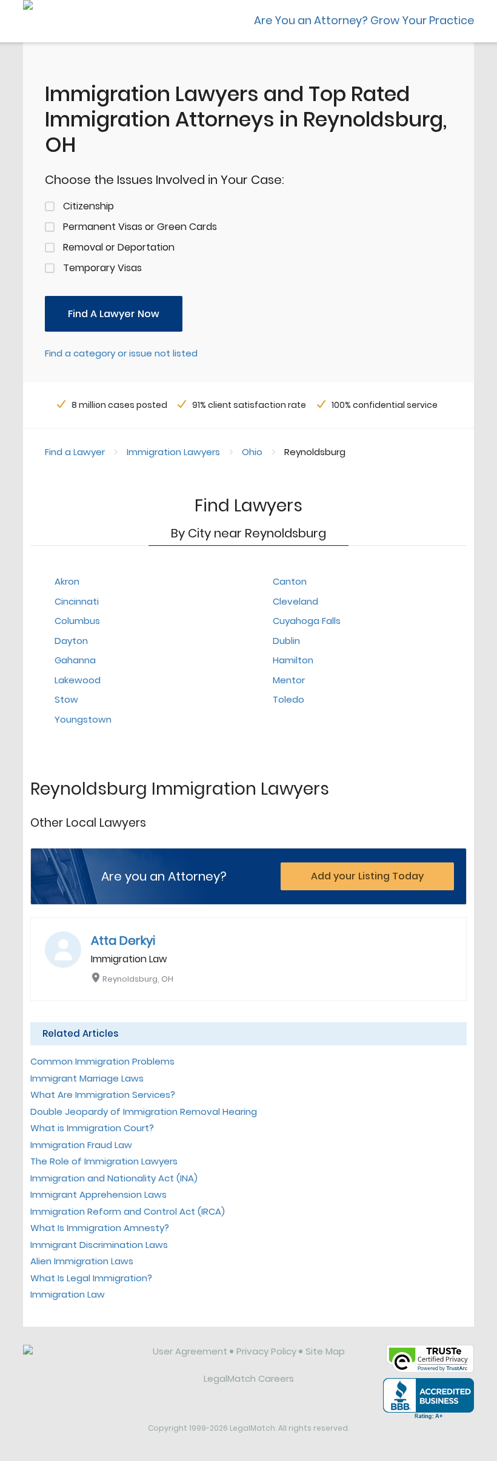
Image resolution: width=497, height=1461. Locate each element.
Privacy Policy (266, 1351)
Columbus (77, 620)
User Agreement (190, 1351)
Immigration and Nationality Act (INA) (114, 1178)
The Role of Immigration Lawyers (104, 1161)
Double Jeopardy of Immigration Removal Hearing (143, 1111)
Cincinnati (77, 601)
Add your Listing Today (367, 876)
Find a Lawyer (75, 451)
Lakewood (78, 680)
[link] (79, 1360)
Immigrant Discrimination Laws (99, 1244)
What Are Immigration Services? (102, 1094)
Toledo (288, 699)
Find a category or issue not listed (121, 353)
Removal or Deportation (119, 247)
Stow (66, 699)
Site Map (325, 1351)
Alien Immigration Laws (81, 1261)
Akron (67, 581)
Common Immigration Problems (102, 1061)
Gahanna (75, 660)
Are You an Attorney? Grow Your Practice (364, 20)
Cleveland (295, 601)
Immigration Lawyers (173, 451)
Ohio (252, 451)
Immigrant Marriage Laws (87, 1078)
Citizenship (88, 206)
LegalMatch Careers (249, 1378)
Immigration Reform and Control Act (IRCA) (127, 1211)
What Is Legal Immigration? (91, 1278)
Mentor (289, 680)
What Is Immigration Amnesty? (99, 1227)
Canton (290, 581)
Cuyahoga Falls (307, 620)
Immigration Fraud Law (81, 1144)
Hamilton (293, 660)
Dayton (71, 640)
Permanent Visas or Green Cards (140, 227)
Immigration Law (67, 1294)
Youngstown (83, 719)
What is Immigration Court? (92, 1127)
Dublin (286, 640)
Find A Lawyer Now (113, 314)
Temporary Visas (102, 268)
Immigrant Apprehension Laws (98, 1194)
